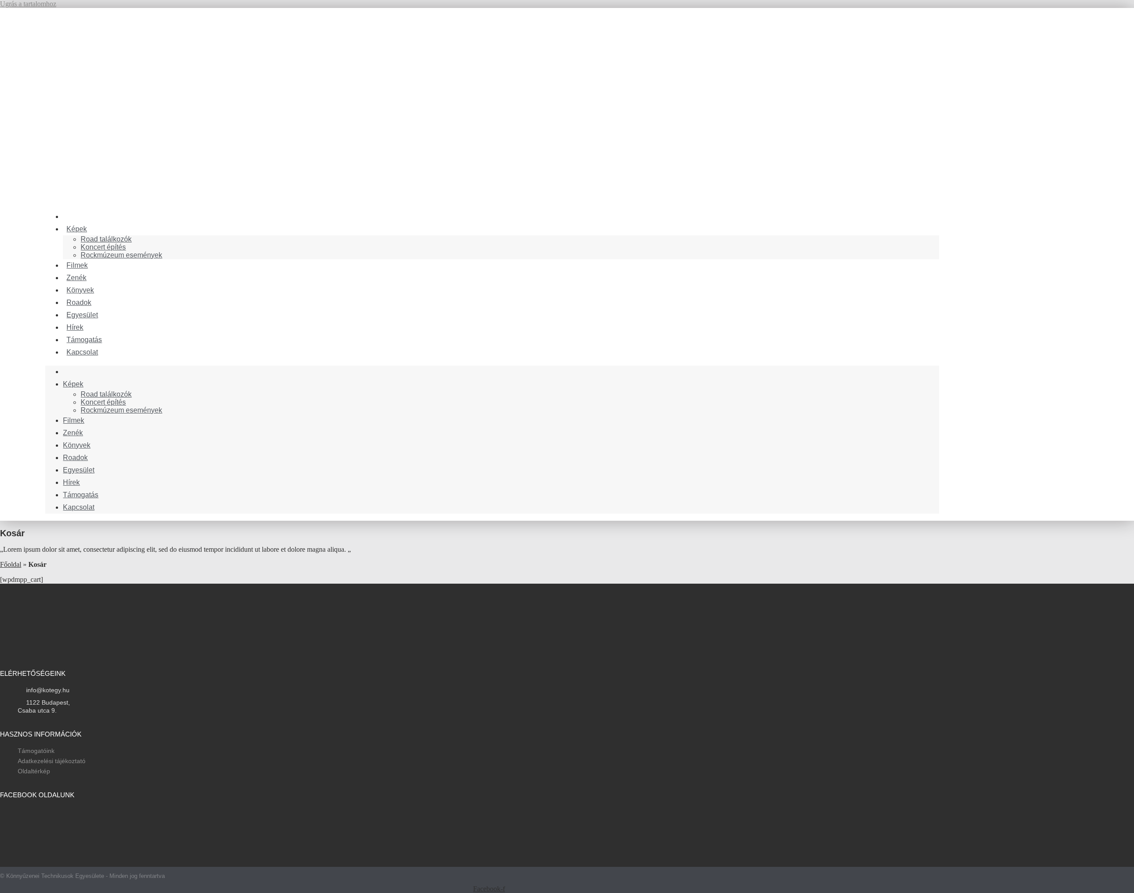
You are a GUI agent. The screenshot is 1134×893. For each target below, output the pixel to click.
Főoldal (10, 564)
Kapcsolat (82, 352)
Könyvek (76, 445)
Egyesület (78, 470)
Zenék (73, 433)
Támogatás (80, 495)
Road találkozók (106, 239)
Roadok (75, 457)
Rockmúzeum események (121, 255)
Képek (76, 229)
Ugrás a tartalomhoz (28, 4)
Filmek (73, 420)
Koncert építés (103, 247)
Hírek (71, 482)
